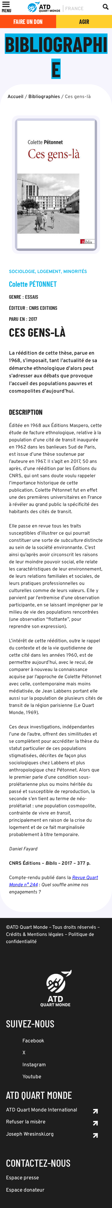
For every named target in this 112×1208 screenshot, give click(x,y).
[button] (6, 10)
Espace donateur (25, 1190)
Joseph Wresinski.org (30, 1134)
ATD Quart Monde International (41, 1110)
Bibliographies (44, 97)
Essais (31, 296)
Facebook (33, 1041)
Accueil (15, 97)
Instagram (34, 1065)
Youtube (31, 1077)
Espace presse (22, 1178)
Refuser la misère (25, 1122)
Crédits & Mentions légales (35, 935)
